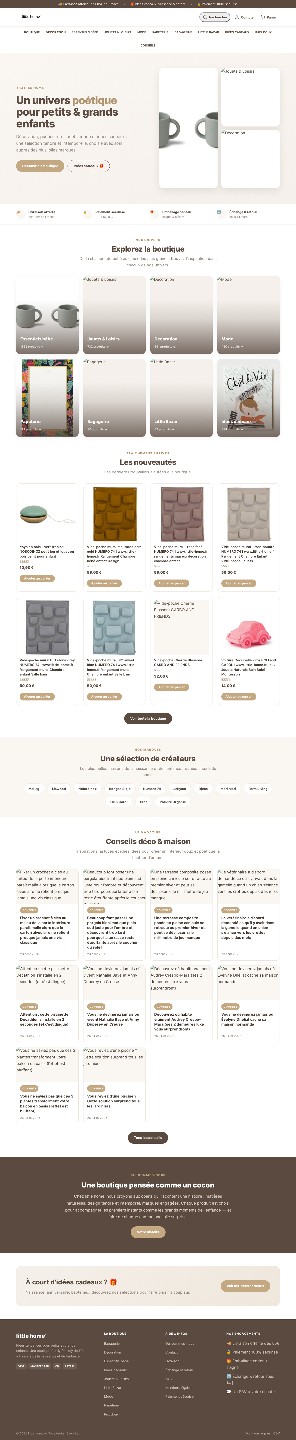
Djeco (203, 789)
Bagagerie (183, 32)
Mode (141, 32)
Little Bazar (208, 32)
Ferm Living (258, 789)
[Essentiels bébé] (188, 128)
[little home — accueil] (31, 17)
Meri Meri (228, 789)
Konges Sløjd (120, 789)
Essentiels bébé (85, 32)
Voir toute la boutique (148, 718)
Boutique (32, 32)
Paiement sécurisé (179, 1396)
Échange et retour (179, 1370)
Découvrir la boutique (40, 166)
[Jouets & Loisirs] (250, 97)
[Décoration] (250, 159)
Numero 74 (152, 789)
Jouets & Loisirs (117, 32)
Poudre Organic (173, 802)
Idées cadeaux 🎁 (89, 166)
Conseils (148, 45)
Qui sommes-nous (179, 1343)
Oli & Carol (119, 802)
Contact (171, 1352)
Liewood (59, 789)
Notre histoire (148, 1232)
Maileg (34, 789)
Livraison (172, 1361)
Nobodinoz (87, 789)
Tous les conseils (148, 1137)
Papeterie (160, 32)
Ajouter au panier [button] (37, 578)
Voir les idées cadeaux (245, 1286)
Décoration (56, 32)
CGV (169, 1379)
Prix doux (263, 32)
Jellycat (179, 789)
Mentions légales (178, 1388)
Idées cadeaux (237, 32)
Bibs (143, 802)
